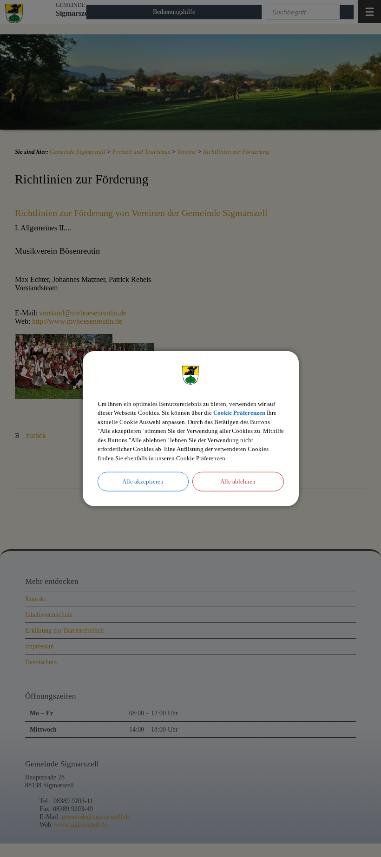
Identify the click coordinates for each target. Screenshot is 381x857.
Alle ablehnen (238, 481)
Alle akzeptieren (143, 481)
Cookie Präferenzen (239, 412)
